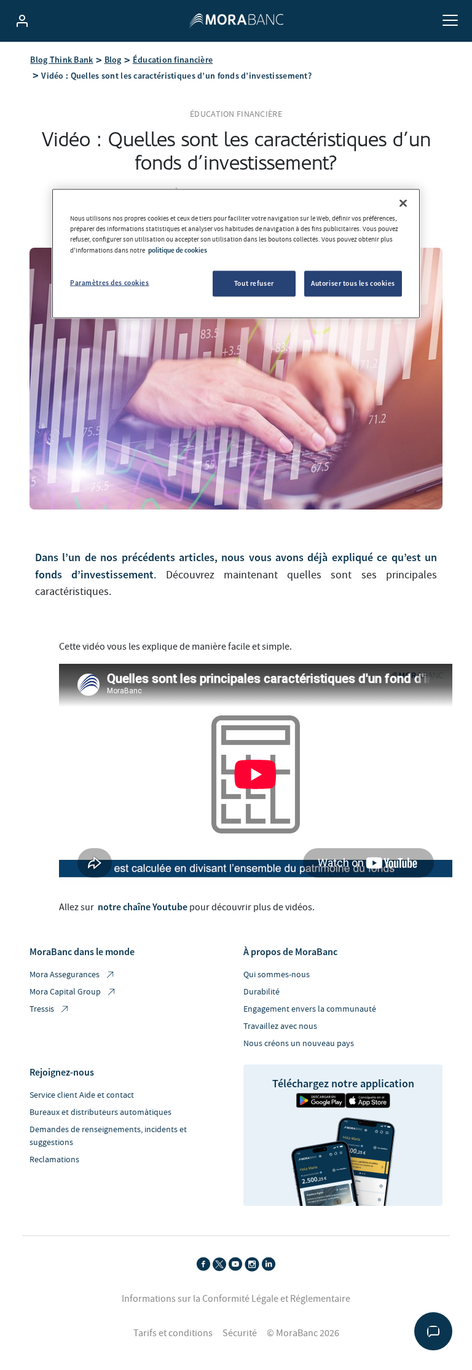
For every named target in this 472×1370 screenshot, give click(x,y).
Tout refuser (254, 282)
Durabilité (261, 992)
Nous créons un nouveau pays (298, 1043)
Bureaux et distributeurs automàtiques (100, 1112)
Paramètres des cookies (109, 282)
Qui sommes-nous (276, 974)
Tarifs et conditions (173, 1333)
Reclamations (54, 1159)
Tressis (42, 1009)
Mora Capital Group (65, 992)
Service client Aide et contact (82, 1095)
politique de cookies (177, 249)
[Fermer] (403, 203)
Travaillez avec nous (280, 1026)
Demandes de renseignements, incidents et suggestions (108, 1136)
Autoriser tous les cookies (353, 282)
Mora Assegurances (65, 974)
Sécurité (239, 1333)
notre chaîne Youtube (142, 906)
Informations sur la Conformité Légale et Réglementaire (236, 1299)
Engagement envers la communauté (309, 1009)
